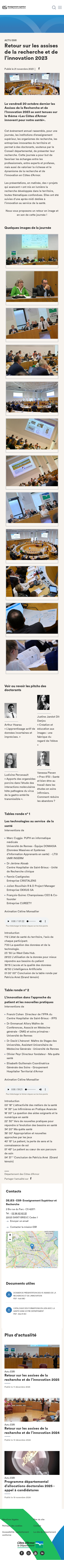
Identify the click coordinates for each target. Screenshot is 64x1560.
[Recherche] (54, 7)
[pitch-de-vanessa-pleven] (44, 760)
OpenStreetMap (47, 1267)
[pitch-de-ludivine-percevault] (11, 762)
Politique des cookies (12, 1526)
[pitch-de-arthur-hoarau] (11, 712)
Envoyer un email (19, 1221)
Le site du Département (44, 1532)
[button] (32, 1246)
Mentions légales (10, 1520)
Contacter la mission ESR (23, 1227)
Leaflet (39, 1267)
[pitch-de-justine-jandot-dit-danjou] (44, 704)
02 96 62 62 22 (19, 1213)
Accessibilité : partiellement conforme (15, 1533)
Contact (37, 1526)
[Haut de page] (56, 1547)
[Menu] (60, 7)
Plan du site (39, 1520)
